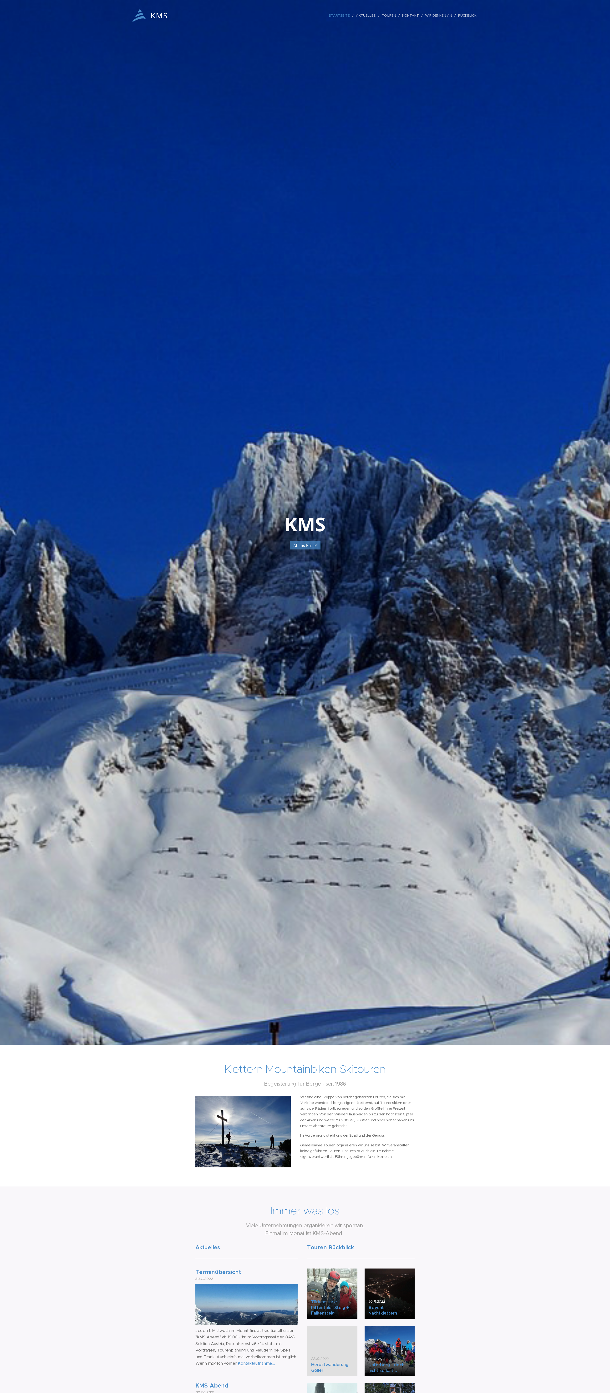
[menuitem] (341, 15)
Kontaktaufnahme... (256, 1363)
